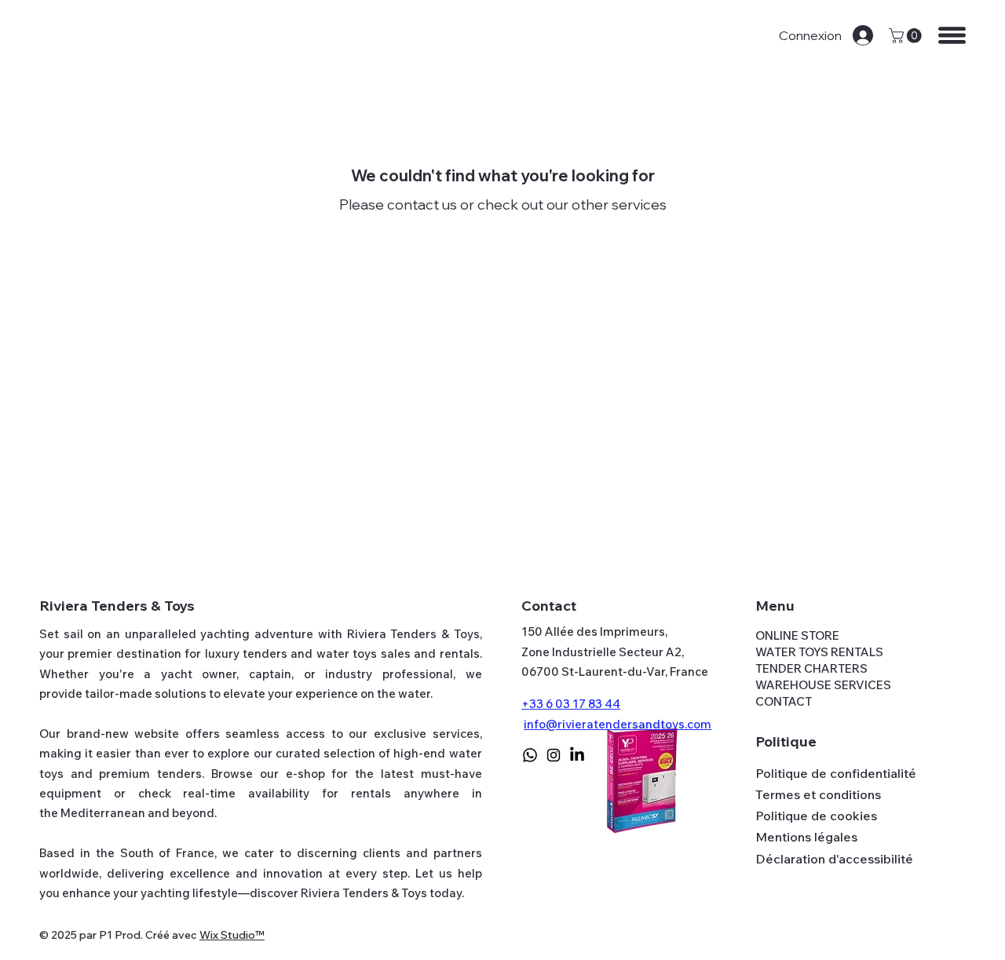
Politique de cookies (816, 815)
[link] (907, 35)
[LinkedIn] (577, 755)
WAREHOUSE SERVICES (823, 684)
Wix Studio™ (232, 935)
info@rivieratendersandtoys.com (617, 724)
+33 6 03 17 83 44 (570, 703)
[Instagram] (553, 755)
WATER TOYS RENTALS (819, 651)
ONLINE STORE (797, 635)
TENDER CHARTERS (811, 668)
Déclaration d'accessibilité (834, 859)
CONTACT (783, 701)
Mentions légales (806, 837)
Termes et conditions (818, 794)
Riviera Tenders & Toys (117, 606)
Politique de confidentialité (835, 773)
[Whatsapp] (530, 755)
